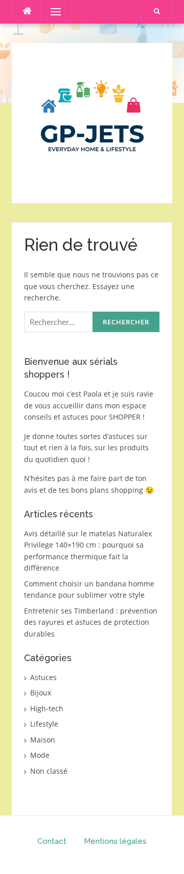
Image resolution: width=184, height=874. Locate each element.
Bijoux (40, 692)
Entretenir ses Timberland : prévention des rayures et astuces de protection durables (90, 622)
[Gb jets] (92, 122)
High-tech (46, 708)
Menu (51, 11)
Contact (51, 841)
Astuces (43, 677)
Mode (40, 755)
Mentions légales (115, 841)
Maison (42, 740)
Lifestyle (44, 724)
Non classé (48, 771)
